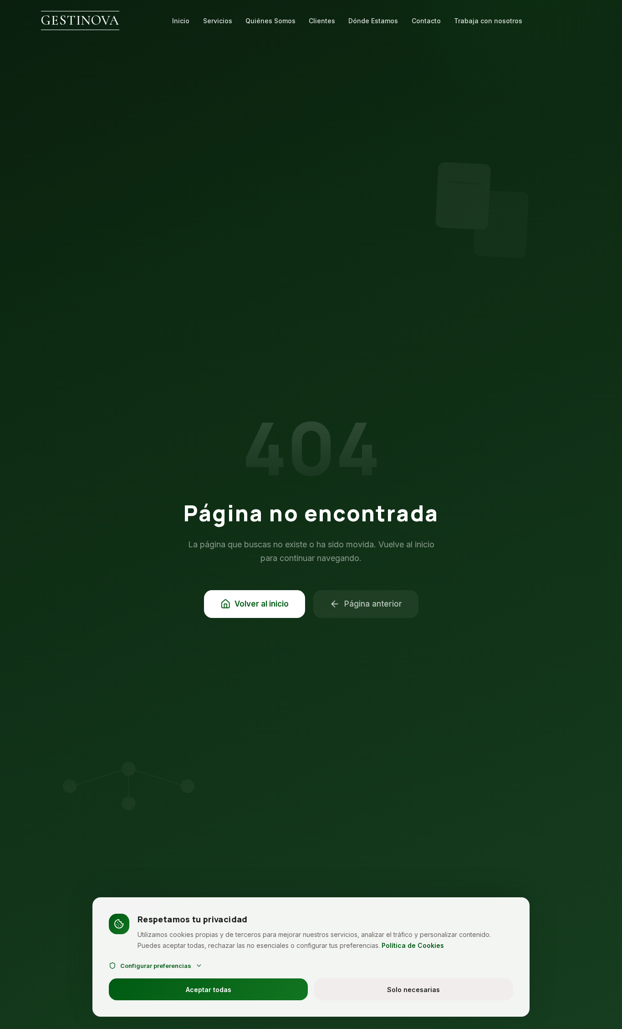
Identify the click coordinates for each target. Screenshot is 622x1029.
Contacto (426, 21)
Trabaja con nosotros (488, 21)
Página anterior (373, 603)
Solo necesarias (413, 989)
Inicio (180, 21)
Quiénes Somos (270, 21)
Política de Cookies (413, 945)
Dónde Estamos (373, 21)
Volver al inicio (262, 603)
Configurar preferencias (155, 965)
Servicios (217, 21)
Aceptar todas (208, 989)
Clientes (322, 21)
